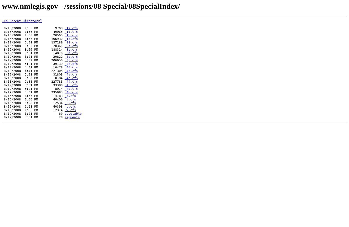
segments (72, 117)
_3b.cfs (71, 49)
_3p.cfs (71, 60)
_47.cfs (71, 71)
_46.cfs (71, 67)
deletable (73, 113)
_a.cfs (70, 96)
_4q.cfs (71, 92)
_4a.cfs (71, 74)
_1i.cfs (71, 31)
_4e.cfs (71, 78)
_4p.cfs (71, 88)
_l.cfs (70, 99)
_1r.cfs (71, 35)
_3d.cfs (71, 53)
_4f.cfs (71, 81)
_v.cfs (70, 106)
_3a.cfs (71, 46)
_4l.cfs (71, 85)
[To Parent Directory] (22, 21)
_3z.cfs (71, 64)
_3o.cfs (71, 56)
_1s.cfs (71, 39)
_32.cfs (71, 42)
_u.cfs (70, 103)
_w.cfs (70, 110)
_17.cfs (71, 28)
